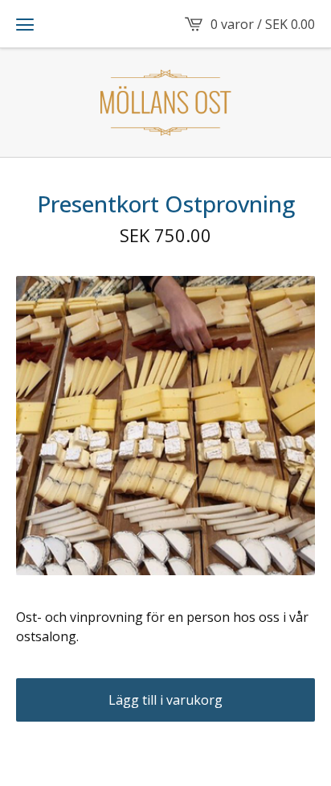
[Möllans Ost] (165, 102)
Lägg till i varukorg (165, 700)
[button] (25, 24)
